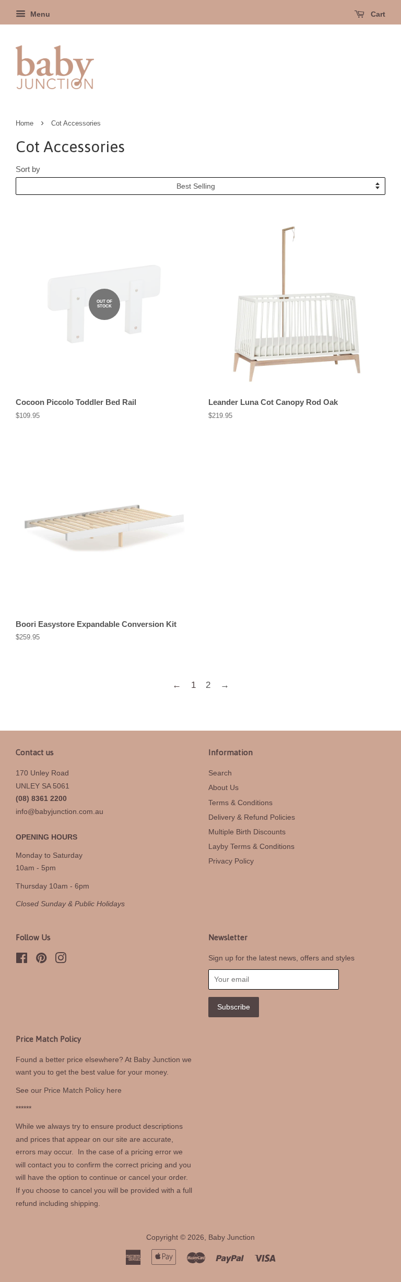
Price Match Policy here (83, 1090)
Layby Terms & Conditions (251, 846)
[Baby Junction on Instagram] (60, 960)
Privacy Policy (231, 861)
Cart (377, 14)
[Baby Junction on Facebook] (22, 960)
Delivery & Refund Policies (251, 817)
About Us (223, 787)
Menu (39, 14)
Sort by (28, 169)
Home (24, 123)
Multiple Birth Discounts (247, 832)
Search (220, 773)
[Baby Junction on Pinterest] (41, 960)
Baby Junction (231, 1237)
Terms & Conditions (240, 802)
